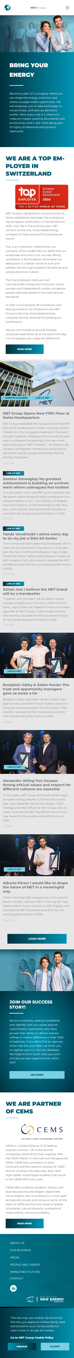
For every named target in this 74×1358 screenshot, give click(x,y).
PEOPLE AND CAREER (25, 1264)
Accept (55, 1346)
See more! (37, 1074)
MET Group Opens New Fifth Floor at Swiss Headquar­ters (36, 415)
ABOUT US (17, 1243)
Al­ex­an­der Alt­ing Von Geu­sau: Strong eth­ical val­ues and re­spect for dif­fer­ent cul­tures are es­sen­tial (37, 785)
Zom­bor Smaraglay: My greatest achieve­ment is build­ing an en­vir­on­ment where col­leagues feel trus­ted (36, 483)
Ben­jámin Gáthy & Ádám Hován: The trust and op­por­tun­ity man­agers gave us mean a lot (36, 689)
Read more (24, 349)
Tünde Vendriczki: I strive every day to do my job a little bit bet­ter (35, 536)
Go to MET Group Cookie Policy (32, 1337)
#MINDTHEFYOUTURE (25, 1272)
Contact (16, 1278)
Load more (37, 938)
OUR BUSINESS (20, 1250)
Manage (22, 1346)
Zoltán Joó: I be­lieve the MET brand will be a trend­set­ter (35, 591)
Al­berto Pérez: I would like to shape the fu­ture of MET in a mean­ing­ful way (35, 887)
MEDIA (14, 1257)
